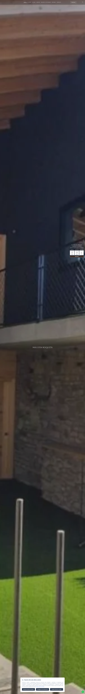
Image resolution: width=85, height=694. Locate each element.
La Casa (33, 2)
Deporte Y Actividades (46, 2)
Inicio (25, 2)
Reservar (73, 2)
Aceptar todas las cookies (56, 689)
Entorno (54, 2)
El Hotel (29, 2)
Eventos (38, 2)
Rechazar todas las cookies (28, 689)
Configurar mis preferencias (42, 689)
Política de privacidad (40, 686)
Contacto (59, 2)
